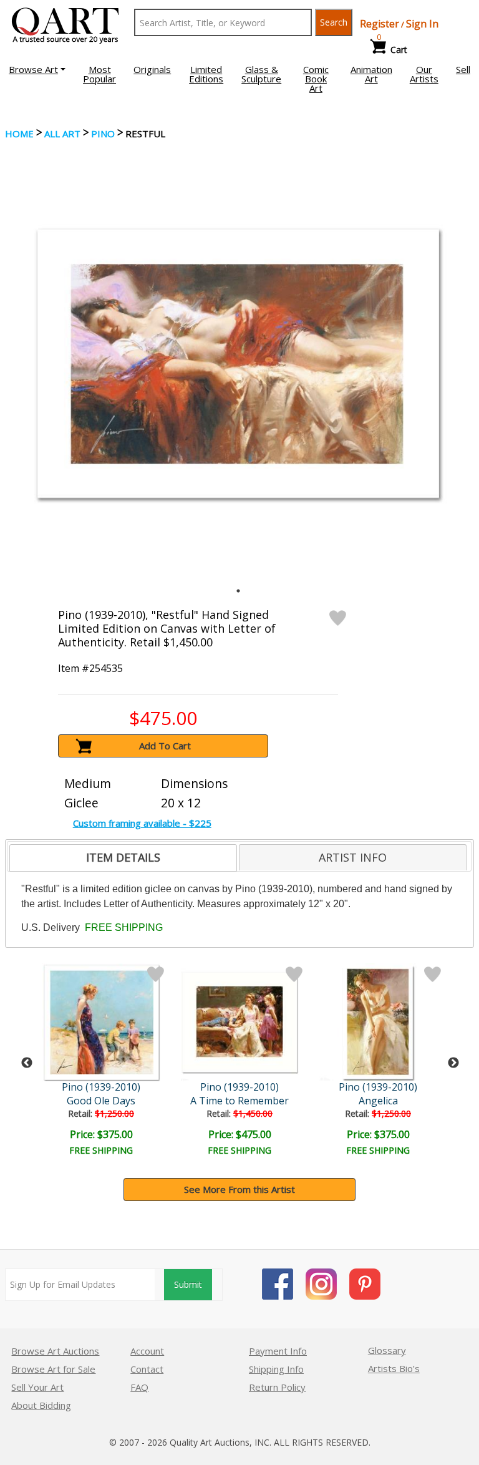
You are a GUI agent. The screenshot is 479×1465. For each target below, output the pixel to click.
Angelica (378, 1100)
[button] (37, 69)
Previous (27, 1063)
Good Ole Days (101, 1100)
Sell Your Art (37, 1387)
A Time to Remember (239, 1100)
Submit (188, 1284)
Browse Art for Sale (53, 1369)
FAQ (139, 1387)
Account (147, 1351)
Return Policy (277, 1387)
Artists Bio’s (394, 1368)
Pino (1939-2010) (101, 1087)
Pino (103, 133)
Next (453, 1063)
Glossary (387, 1350)
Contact (146, 1369)
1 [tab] (238, 591)
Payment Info (278, 1351)
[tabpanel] (238, 364)
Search (333, 22)
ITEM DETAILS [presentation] (123, 857)
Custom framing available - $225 (142, 823)
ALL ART (62, 133)
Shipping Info (276, 1369)
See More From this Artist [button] (239, 1189)
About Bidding (41, 1405)
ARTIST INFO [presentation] (353, 857)
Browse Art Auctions (55, 1351)
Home (19, 133)
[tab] (123, 858)
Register (379, 24)
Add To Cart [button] (165, 745)
